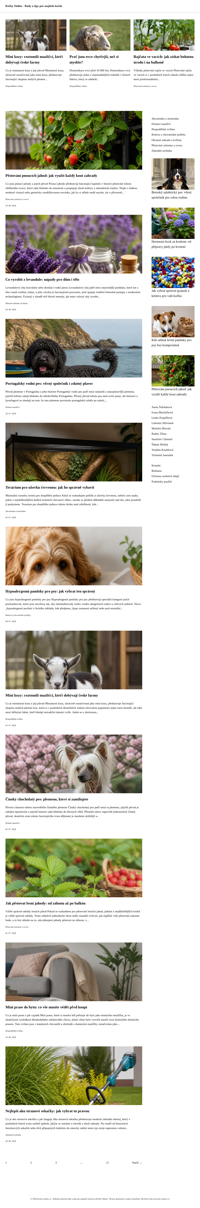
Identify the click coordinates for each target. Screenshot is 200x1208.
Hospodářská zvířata (14, 86)
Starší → (137, 1162)
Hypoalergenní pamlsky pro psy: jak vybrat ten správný (50, 591)
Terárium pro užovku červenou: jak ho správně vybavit (49, 487)
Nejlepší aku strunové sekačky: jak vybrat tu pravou (47, 1111)
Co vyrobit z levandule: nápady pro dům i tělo (42, 279)
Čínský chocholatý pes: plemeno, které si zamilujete (46, 799)
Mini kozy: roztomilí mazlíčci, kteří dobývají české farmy (51, 695)
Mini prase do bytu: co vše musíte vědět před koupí (46, 1007)
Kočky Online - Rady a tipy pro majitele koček (33, 6)
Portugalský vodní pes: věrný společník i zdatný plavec (49, 383)
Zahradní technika (13, 1135)
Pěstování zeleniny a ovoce (145, 86)
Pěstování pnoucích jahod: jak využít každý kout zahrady (51, 176)
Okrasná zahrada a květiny (16, 303)
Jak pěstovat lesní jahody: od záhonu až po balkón (45, 903)
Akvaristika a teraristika (15, 511)
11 (107, 1162)
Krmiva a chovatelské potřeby (18, 615)
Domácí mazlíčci (12, 407)
